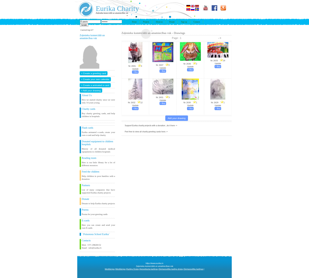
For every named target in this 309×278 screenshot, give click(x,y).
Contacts (196, 22)
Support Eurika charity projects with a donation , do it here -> (151, 125)
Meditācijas (110, 269)
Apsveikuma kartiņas (149, 269)
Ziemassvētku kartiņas (193, 269)
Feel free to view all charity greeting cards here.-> (146, 132)
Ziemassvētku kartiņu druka (171, 269)
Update (135, 69)
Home (134, 22)
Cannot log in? (86, 30)
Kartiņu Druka (133, 269)
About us (159, 22)
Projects (146, 22)
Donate (172, 22)
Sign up (184, 22)
